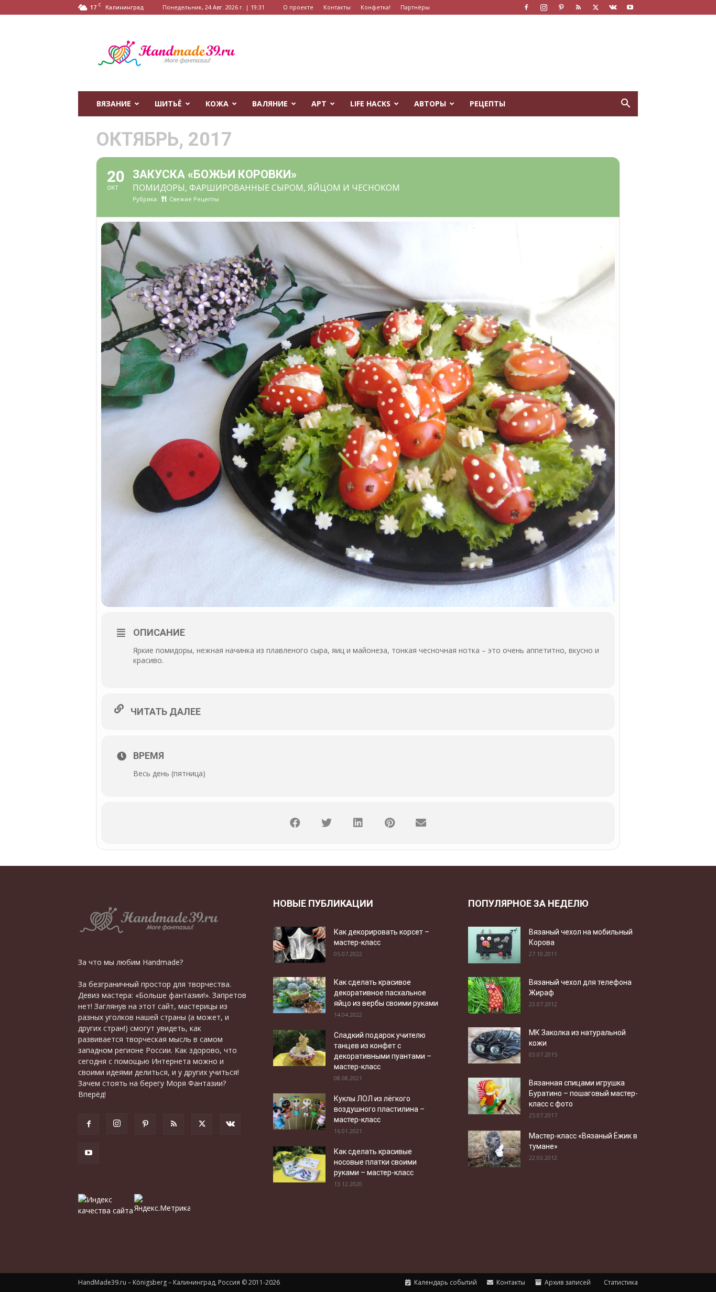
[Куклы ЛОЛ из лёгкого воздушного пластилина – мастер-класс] (299, 1111)
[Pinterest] (561, 7)
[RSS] (578, 7)
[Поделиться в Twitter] (326, 823)
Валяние (270, 103)
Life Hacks (370, 103)
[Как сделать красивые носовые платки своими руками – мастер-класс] (299, 1164)
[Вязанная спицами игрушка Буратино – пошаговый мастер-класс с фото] (494, 1096)
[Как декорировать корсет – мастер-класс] (299, 945)
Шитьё (168, 103)
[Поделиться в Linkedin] (358, 823)
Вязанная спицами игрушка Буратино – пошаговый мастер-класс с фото (583, 1093)
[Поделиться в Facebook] (295, 823)
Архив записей (567, 1282)
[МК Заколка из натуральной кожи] (494, 1045)
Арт (319, 103)
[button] (625, 105)
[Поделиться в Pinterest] (389, 823)
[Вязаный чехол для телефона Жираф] (494, 995)
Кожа (217, 103)
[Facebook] (526, 7)
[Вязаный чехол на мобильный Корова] (494, 945)
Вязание (113, 103)
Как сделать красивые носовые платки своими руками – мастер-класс (375, 1162)
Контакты (337, 7)
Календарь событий (445, 1282)
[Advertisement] (447, 53)
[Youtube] (630, 7)
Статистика (620, 1282)
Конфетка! (375, 7)
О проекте (298, 7)
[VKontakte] (613, 7)
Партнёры (415, 7)
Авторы (430, 103)
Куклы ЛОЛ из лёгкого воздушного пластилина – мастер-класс (379, 1109)
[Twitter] (595, 7)
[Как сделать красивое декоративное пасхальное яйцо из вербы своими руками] (299, 995)
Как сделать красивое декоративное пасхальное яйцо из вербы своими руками (386, 992)
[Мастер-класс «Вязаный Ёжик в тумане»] (494, 1149)
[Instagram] (543, 7)
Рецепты (487, 103)
